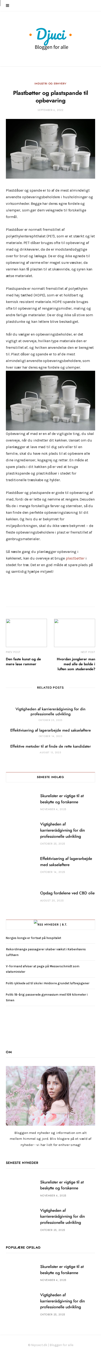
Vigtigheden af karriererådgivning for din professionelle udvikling (62, 830)
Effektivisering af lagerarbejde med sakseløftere (50, 730)
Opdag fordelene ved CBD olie (67, 893)
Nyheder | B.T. (55, 924)
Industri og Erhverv (50, 83)
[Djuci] (50, 38)
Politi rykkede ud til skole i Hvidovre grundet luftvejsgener (47, 983)
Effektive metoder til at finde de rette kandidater (50, 746)
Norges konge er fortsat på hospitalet (33, 938)
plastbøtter (75, 558)
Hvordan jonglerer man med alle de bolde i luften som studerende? (76, 664)
